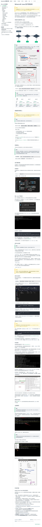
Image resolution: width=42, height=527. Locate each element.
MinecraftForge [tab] (22, 281)
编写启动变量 (4, 14)
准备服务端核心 (4, 8)
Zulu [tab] (20, 88)
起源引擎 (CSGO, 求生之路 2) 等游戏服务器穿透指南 (6, 29)
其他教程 (2, 27)
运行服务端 (3, 10)
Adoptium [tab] (16, 88)
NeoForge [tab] (26, 281)
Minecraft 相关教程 (4, 4)
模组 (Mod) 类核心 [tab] (30, 125)
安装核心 (3, 9)
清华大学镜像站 (20, 95)
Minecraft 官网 (20, 137)
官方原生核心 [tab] (17, 281)
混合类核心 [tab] (35, 125)
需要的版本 (29, 238)
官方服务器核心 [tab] (17, 156)
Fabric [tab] (32, 156)
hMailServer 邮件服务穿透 (5, 34)
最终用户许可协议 (5, 16)
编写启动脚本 (4, 15)
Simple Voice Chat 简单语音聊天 (7, 22)
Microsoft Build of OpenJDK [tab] (26, 88)
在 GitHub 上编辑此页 (18, 519)
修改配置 (4, 17)
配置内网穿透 (4, 18)
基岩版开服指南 (3, 23)
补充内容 (3, 21)
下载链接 (21, 101)
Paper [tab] (21, 156)
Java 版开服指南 (3, 5)
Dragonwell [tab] (32, 88)
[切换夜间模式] (31, 1)
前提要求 (4, 11)
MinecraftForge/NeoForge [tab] (26, 156)
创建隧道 (18, 401)
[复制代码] (39, 233)
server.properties (27, 344)
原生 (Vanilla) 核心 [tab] (17, 125)
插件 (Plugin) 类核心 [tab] (24, 125)
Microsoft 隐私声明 (28, 10)
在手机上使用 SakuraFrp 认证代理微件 (6, 33)
